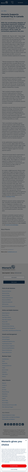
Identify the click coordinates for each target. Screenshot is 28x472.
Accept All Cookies (14, 465)
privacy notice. (7, 461)
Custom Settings (14, 469)
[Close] (26, 440)
